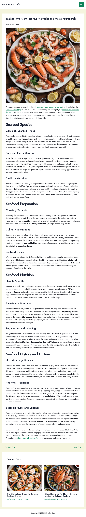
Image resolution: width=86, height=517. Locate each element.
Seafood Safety (11, 499)
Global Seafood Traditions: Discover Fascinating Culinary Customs (61, 495)
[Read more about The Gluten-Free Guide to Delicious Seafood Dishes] (24, 477)
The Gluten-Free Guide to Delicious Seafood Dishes (23, 495)
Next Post (79, 447)
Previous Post (8, 447)
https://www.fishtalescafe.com (29, 438)
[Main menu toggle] (81, 4)
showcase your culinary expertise (49, 107)
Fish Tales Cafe (11, 4)
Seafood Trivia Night (13, 109)
